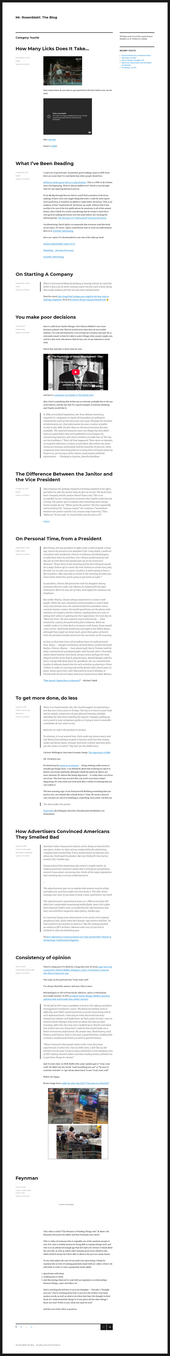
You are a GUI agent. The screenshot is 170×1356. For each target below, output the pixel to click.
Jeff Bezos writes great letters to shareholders (64, 182)
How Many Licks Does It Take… (52, 48)
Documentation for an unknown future (136, 55)
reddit (53, 146)
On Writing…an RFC (129, 68)
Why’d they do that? (129, 58)
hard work (19, 713)
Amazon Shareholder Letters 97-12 (59, 244)
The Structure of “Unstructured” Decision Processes (82, 218)
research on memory (69, 765)
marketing (28, 852)
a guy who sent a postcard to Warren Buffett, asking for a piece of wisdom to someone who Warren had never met (77, 970)
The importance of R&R (99, 752)
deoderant (20, 852)
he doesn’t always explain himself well (88, 300)
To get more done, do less (46, 698)
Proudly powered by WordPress (48, 1345)
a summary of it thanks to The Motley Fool (73, 395)
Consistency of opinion (43, 957)
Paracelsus (48, 811)
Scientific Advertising (63, 231)
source (46, 521)
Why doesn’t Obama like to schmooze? (62, 680)
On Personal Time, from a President (59, 538)
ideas (23, 329)
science (24, 710)
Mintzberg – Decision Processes (58, 250)
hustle (18, 61)
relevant (52, 139)
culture (18, 849)
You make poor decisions (46, 317)
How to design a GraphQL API (133, 60)
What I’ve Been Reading (45, 163)
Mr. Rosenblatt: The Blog (36, 17)
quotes (28, 970)
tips (28, 710)
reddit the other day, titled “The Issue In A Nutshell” (85, 1083)
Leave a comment (22, 64)
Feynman (27, 1178)
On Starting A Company (44, 274)
